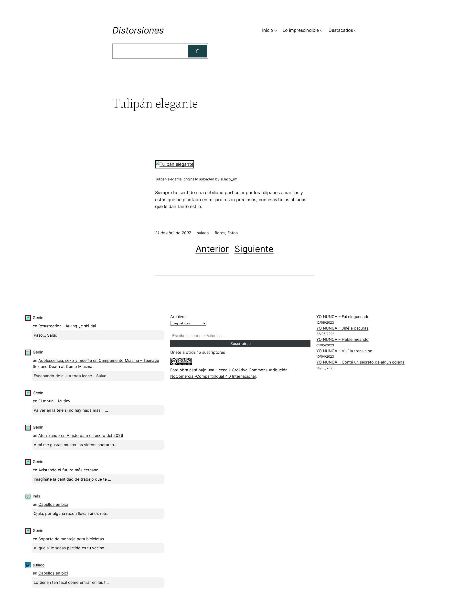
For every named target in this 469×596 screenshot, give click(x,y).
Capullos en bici (53, 504)
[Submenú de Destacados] (355, 30)
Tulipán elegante (168, 179)
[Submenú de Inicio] (275, 30)
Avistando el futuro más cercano (68, 469)
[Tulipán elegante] (174, 164)
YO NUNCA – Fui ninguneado (343, 316)
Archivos (178, 316)
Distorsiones (138, 30)
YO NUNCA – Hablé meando (342, 339)
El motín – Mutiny (54, 400)
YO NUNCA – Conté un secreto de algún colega (360, 362)
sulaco (39, 565)
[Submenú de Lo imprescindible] (321, 30)
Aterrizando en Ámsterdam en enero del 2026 (80, 435)
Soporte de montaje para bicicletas (71, 538)
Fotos (232, 232)
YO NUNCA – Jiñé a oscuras (342, 328)
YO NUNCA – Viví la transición (344, 350)
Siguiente (254, 248)
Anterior (212, 248)
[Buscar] (197, 51)
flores (220, 232)
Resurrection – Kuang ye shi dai (67, 325)
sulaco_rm (228, 179)
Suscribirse (240, 343)
